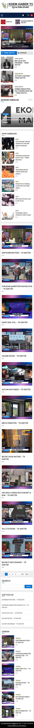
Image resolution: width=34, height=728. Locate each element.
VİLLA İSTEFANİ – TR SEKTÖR (14, 529)
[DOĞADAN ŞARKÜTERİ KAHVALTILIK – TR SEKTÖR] (17, 270)
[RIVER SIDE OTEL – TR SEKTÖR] (17, 306)
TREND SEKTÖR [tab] (9, 53)
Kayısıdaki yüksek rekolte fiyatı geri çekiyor (22, 172)
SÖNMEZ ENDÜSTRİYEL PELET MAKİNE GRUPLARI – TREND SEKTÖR (23, 77)
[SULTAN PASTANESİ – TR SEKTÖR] (17, 374)
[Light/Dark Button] (24, 15)
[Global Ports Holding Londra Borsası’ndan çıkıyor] (8, 186)
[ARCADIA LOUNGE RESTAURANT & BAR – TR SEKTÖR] (17, 477)
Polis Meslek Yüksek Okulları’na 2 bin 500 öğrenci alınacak (23, 144)
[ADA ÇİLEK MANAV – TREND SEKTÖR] (7, 91)
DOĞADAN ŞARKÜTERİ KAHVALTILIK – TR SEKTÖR (23, 656)
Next (27, 574)
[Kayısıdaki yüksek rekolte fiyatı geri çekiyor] (8, 172)
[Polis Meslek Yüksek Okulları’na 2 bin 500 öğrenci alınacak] (8, 143)
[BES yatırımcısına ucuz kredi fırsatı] (8, 200)
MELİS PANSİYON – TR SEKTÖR (15, 423)
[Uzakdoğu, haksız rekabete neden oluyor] (8, 214)
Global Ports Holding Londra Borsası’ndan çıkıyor (23, 186)
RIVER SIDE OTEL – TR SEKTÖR (14, 322)
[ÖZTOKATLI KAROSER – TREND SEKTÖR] (7, 63)
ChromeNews (12, 726)
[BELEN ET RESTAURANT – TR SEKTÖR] (17, 546)
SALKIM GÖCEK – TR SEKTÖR (14, 356)
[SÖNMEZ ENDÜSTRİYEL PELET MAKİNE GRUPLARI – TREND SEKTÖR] (7, 77)
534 (22, 574)
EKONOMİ (5, 116)
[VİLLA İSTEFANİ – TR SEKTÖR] (17, 513)
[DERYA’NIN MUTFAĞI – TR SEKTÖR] (17, 237)
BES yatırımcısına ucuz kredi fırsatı (23, 200)
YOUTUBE (31, 15)
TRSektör (5, 38)
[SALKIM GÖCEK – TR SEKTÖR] (17, 340)
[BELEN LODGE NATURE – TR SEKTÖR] (17, 441)
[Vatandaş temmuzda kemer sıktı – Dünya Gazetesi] (8, 157)
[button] (2, 15)
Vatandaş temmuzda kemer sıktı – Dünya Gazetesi (22, 158)
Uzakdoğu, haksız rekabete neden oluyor (23, 214)
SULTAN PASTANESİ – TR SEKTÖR (16, 389)
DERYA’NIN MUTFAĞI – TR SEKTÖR (16, 253)
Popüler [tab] (23, 53)
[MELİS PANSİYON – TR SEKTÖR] (17, 407)
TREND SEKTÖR (19, 59)
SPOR (17, 139)
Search (6, 581)
